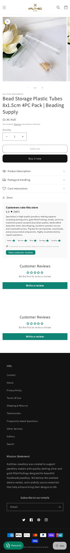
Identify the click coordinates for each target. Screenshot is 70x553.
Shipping (17, 124)
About (10, 382)
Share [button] (9, 197)
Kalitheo (30, 547)
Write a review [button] (35, 285)
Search (10, 444)
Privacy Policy (14, 390)
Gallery (11, 436)
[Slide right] (42, 87)
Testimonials (14, 413)
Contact (11, 375)
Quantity (7, 129)
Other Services (14, 428)
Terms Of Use (14, 397)
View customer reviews (20, 252)
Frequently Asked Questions (22, 421)
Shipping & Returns (17, 405)
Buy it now (35, 158)
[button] (4, 7)
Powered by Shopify (41, 547)
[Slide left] (27, 87)
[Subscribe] (59, 507)
